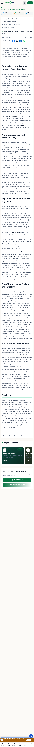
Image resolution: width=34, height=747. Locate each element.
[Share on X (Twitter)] (17, 41)
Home (4, 7)
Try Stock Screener (17, 480)
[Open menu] (2, 3)
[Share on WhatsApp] (24, 41)
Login (30, 2)
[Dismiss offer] (32, 740)
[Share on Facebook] (13, 41)
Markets (9, 7)
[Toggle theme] (24, 3)
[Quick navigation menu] (31, 736)
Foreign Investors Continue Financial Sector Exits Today (13, 9)
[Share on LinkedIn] (20, 41)
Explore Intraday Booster (17, 485)
